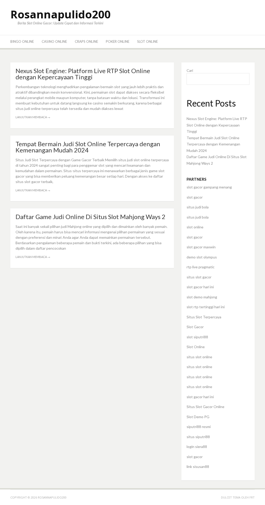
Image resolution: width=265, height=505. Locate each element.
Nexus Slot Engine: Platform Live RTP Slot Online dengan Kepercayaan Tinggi (83, 74)
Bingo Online (22, 41)
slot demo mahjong (202, 297)
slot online (195, 227)
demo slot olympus (202, 257)
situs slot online (199, 357)
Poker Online (117, 41)
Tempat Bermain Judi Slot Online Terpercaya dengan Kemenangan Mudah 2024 (88, 147)
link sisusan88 (198, 466)
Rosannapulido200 (60, 14)
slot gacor (195, 197)
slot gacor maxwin (201, 247)
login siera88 (197, 446)
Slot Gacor (195, 327)
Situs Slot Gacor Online (205, 406)
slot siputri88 (197, 337)
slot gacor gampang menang (209, 187)
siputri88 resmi (199, 426)
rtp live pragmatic (201, 267)
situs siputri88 (198, 436)
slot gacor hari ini (200, 287)
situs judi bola (198, 207)
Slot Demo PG (198, 417)
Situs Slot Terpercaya (204, 317)
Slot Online (147, 41)
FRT (252, 497)
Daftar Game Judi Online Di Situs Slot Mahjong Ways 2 (90, 216)
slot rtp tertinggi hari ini (206, 307)
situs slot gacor (199, 277)
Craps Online (86, 41)
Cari (190, 70)
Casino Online (54, 41)
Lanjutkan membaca (33, 117)
